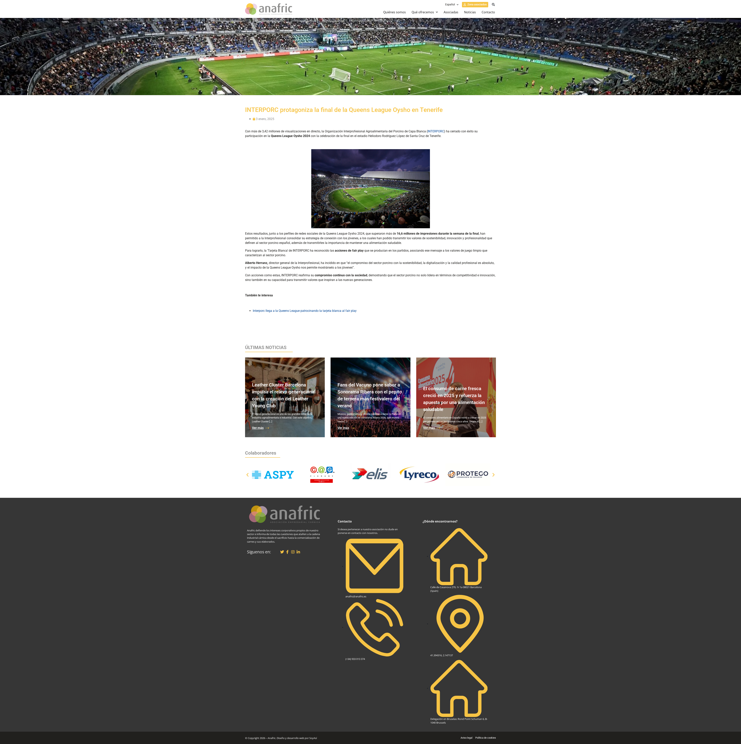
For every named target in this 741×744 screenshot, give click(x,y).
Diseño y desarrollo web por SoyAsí (297, 738)
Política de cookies (485, 737)
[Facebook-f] (287, 552)
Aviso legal (466, 737)
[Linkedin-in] (298, 552)
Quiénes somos (394, 12)
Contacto (488, 12)
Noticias (470, 12)
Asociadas (451, 12)
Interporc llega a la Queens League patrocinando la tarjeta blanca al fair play (305, 311)
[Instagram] (293, 552)
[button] (493, 4)
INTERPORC (436, 131)
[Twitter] (282, 552)
